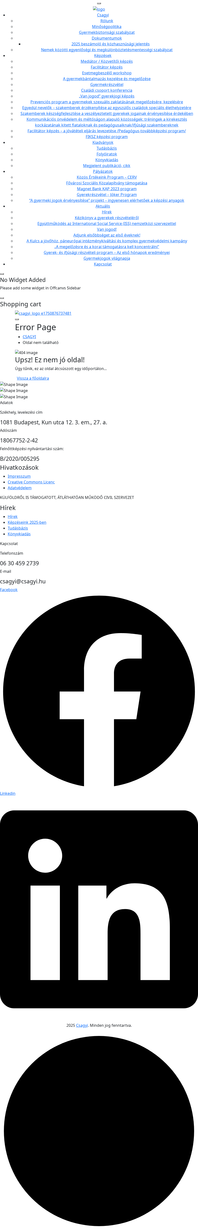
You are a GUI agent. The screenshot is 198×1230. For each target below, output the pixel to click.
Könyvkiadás (106, 159)
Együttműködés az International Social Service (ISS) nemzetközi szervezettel (106, 223)
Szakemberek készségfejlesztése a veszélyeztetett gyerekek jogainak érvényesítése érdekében (107, 113)
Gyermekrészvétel (106, 84)
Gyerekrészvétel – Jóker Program (107, 194)
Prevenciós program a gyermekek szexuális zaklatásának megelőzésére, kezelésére (106, 102)
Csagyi (103, 15)
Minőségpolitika (106, 26)
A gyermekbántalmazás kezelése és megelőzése (107, 78)
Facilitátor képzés (107, 67)
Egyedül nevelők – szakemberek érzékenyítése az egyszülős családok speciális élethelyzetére (106, 107)
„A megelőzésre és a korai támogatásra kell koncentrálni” (106, 246)
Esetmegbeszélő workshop (107, 73)
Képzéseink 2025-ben (27, 522)
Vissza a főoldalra (33, 378)
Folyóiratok (107, 154)
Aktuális (103, 206)
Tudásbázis (107, 148)
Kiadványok (102, 142)
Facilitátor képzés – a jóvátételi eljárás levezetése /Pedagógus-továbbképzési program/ (107, 130)
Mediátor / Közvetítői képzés (107, 61)
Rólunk (106, 20)
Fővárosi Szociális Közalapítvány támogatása (106, 183)
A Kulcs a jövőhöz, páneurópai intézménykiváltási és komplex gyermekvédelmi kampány (107, 241)
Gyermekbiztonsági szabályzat (107, 32)
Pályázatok (103, 171)
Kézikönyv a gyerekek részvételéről (107, 217)
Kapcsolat (103, 264)
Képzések (103, 55)
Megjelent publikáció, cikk (106, 165)
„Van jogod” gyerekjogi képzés (106, 96)
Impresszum (19, 476)
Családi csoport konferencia (106, 90)
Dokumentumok (107, 38)
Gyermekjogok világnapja (107, 258)
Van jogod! (107, 229)
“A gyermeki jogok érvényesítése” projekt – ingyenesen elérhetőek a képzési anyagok (106, 200)
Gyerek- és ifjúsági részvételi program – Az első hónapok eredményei (107, 252)
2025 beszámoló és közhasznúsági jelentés (110, 44)
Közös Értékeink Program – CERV (107, 177)
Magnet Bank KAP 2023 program (107, 188)
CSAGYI (29, 336)
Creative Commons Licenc (31, 482)
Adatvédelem (20, 487)
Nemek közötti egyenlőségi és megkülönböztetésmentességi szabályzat (107, 49)
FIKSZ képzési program (107, 136)
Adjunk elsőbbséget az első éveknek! (106, 235)
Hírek (107, 212)
